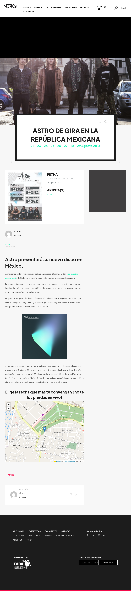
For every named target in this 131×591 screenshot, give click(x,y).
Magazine (56, 7)
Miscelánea (70, 7)
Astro (49, 194)
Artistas (65, 531)
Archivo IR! (18, 531)
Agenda (38, 7)
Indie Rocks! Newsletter (90, 557)
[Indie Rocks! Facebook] (97, 7)
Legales (48, 535)
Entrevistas (35, 531)
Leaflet (58, 461)
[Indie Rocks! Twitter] (101, 7)
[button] (44, 429)
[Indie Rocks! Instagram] (105, 7)
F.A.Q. (29, 540)
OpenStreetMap (69, 461)
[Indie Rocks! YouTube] (99, 9)
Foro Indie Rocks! (65, 535)
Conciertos (51, 531)
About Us (18, 540)
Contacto (18, 535)
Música (27, 7)
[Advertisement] (65, 37)
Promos (84, 7)
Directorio (34, 535)
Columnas (29, 11)
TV (47, 7)
